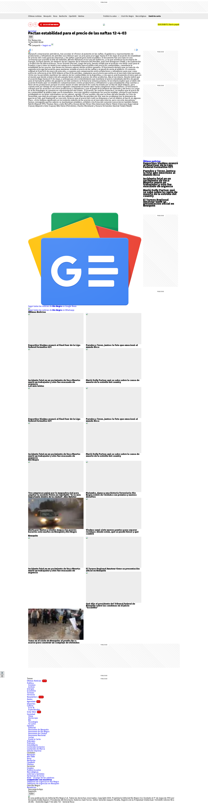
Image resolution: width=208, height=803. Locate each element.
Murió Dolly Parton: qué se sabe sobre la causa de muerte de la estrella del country (160, 193)
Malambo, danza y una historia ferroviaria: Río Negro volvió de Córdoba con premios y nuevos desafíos (111, 495)
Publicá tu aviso (34, 770)
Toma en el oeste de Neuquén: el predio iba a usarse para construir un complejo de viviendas (53, 641)
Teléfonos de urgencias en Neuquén (43, 784)
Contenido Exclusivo (36, 747)
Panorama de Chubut (37, 733)
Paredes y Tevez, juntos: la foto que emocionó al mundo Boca (159, 172)
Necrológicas (141, 16)
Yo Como (32, 724)
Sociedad (32, 31)
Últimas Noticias (36, 681)
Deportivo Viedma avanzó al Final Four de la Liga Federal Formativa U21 (160, 165)
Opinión (30, 726)
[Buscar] (35, 24)
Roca (55, 16)
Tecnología (33, 722)
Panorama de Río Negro (38, 732)
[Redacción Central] (30, 35)
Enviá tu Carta (34, 739)
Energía (30, 689)
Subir (31, 794)
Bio (29, 720)
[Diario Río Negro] (104, 25)
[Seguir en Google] (29, 52)
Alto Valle (31, 757)
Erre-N (31, 708)
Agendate (33, 701)
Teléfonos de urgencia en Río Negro (43, 782)
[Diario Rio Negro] (29, 796)
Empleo (30, 768)
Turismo (30, 693)
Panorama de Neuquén (38, 730)
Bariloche (63, 16)
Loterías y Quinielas (35, 774)
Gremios (32, 685)
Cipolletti (72, 16)
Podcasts (31, 743)
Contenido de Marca (36, 749)
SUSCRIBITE (168, 24)
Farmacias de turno (35, 776)
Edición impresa (34, 751)
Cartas (31, 737)
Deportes (31, 704)
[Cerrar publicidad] (2, 672)
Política (30, 683)
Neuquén (47, 16)
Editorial (32, 728)
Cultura (30, 706)
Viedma (81, 16)
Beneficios (31, 787)
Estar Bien (33, 712)
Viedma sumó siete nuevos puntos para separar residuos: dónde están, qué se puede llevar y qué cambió (112, 532)
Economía (31, 691)
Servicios (31, 695)
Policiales (31, 741)
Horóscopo (33, 718)
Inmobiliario (32, 745)
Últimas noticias (35, 16)
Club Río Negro (127, 16)
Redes (29, 699)
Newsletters (35, 697)
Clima (30, 716)
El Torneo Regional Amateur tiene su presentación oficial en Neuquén (158, 202)
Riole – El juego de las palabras (40, 778)
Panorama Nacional (37, 735)
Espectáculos (34, 710)
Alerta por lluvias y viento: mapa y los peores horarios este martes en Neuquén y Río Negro (52, 531)
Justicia (31, 687)
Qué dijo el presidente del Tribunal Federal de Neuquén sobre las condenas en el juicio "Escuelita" (110, 605)
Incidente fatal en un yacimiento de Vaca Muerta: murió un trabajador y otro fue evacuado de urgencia (158, 182)
